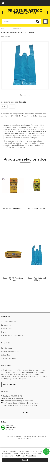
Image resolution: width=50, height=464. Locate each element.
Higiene (4, 332)
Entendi (25, 460)
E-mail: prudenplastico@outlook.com (18, 401)
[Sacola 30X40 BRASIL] (37, 198)
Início (3, 29)
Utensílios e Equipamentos (12, 335)
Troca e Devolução (8, 358)
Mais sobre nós (9, 384)
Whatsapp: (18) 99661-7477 (14, 398)
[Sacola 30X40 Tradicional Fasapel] (13, 268)
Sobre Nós (5, 355)
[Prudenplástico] (25, 11)
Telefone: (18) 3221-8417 (12, 396)
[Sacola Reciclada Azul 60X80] (37, 268)
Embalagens (6, 325)
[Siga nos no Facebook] (23, 413)
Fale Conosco (40, 116)
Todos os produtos (15, 29)
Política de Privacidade (10, 351)
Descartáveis (6, 328)
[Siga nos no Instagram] (27, 413)
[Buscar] (37, 21)
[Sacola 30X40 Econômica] (13, 198)
